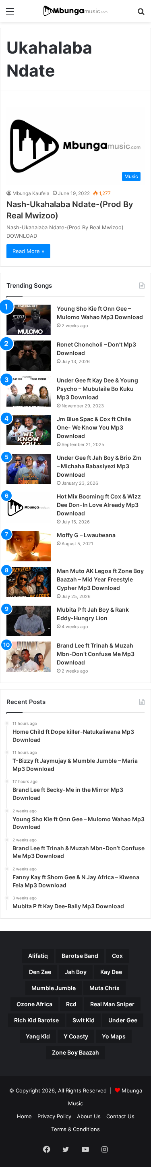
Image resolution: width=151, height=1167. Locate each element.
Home (24, 1116)
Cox (117, 955)
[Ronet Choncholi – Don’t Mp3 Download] (28, 356)
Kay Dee (111, 971)
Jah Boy (76, 971)
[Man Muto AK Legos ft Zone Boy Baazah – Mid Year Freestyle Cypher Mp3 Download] (28, 582)
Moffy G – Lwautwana (86, 535)
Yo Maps (114, 1036)
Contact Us (120, 1116)
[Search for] (141, 14)
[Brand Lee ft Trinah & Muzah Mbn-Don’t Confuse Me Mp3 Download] (28, 657)
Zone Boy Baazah (75, 1052)
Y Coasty (76, 1036)
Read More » (28, 251)
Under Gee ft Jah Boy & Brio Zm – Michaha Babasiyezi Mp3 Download (99, 466)
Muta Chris (104, 987)
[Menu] (10, 14)
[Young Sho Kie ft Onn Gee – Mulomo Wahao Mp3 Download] (28, 320)
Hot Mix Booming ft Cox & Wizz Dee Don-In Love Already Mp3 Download (99, 505)
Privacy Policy (54, 1116)
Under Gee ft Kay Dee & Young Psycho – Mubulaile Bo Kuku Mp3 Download (97, 389)
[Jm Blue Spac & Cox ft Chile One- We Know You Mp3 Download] (28, 430)
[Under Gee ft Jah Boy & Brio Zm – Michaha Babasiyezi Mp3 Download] (28, 469)
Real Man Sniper (112, 1004)
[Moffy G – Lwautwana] (28, 546)
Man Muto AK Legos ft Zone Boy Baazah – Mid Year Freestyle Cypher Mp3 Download (100, 579)
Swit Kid (83, 1020)
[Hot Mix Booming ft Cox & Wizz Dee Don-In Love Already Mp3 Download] (28, 507)
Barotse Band (80, 955)
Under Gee (122, 1020)
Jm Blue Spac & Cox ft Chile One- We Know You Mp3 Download (94, 427)
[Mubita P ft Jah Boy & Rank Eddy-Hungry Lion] (28, 621)
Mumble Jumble (53, 987)
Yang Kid (38, 1036)
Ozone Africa (34, 1004)
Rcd (71, 1004)
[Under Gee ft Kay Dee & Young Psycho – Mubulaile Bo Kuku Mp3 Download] (28, 391)
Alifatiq (38, 955)
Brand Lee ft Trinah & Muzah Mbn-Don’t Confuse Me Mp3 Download (95, 654)
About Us (89, 1116)
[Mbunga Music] (75, 11)
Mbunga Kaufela (31, 193)
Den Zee (40, 971)
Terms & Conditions (75, 1129)
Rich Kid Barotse (36, 1020)
